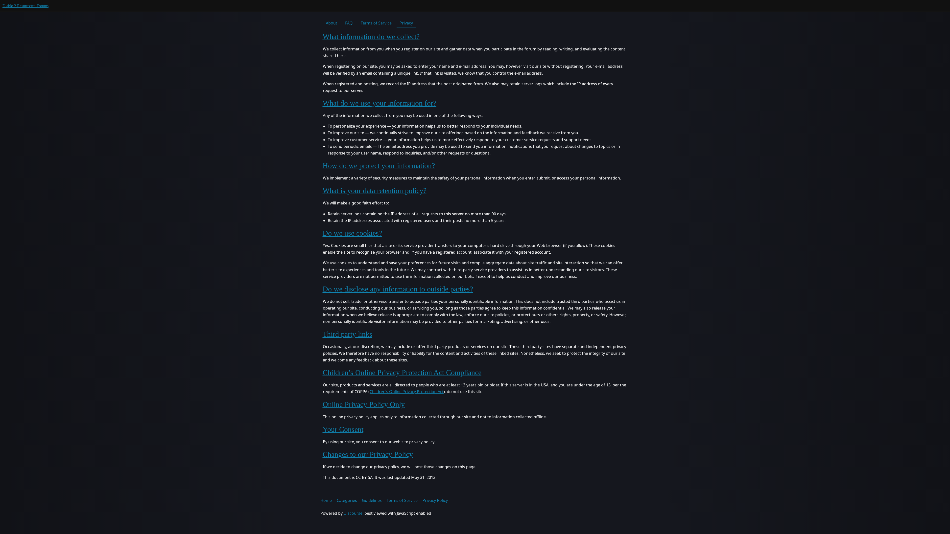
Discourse (353, 513)
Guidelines (372, 500)
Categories (347, 500)
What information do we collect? (371, 36)
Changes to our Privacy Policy (368, 454)
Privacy (406, 23)
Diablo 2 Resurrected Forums (25, 6)
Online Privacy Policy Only (364, 404)
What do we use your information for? (379, 103)
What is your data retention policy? (375, 190)
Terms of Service (376, 23)
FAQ (349, 23)
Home (326, 500)
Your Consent (343, 429)
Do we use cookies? (352, 233)
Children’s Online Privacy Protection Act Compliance (402, 372)
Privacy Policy (435, 500)
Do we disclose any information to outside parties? (398, 289)
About (331, 23)
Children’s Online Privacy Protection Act (407, 391)
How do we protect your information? (379, 165)
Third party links (347, 334)
